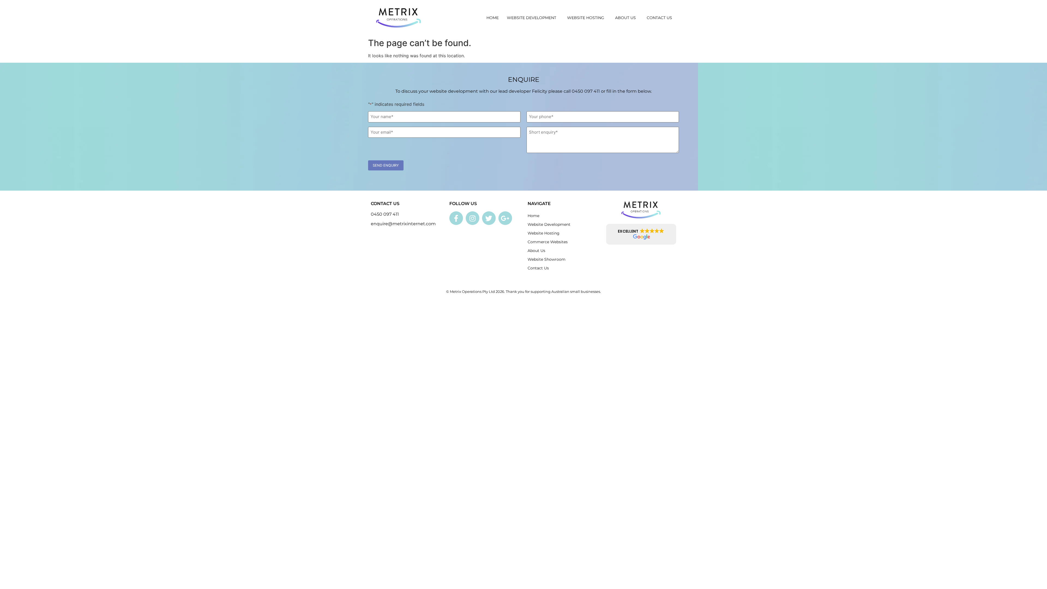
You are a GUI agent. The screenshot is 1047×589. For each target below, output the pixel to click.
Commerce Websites (548, 241)
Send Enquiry (386, 165)
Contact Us (659, 17)
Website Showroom (546, 259)
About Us (625, 17)
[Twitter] (489, 218)
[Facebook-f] (456, 218)
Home (492, 17)
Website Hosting (585, 17)
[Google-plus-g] (505, 218)
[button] (641, 234)
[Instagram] (472, 218)
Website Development (531, 17)
